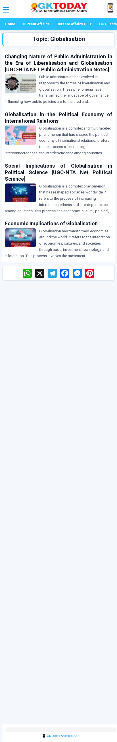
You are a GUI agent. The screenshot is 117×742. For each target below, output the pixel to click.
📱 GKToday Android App (61, 736)
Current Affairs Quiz (74, 24)
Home (10, 24)
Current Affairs (36, 24)
